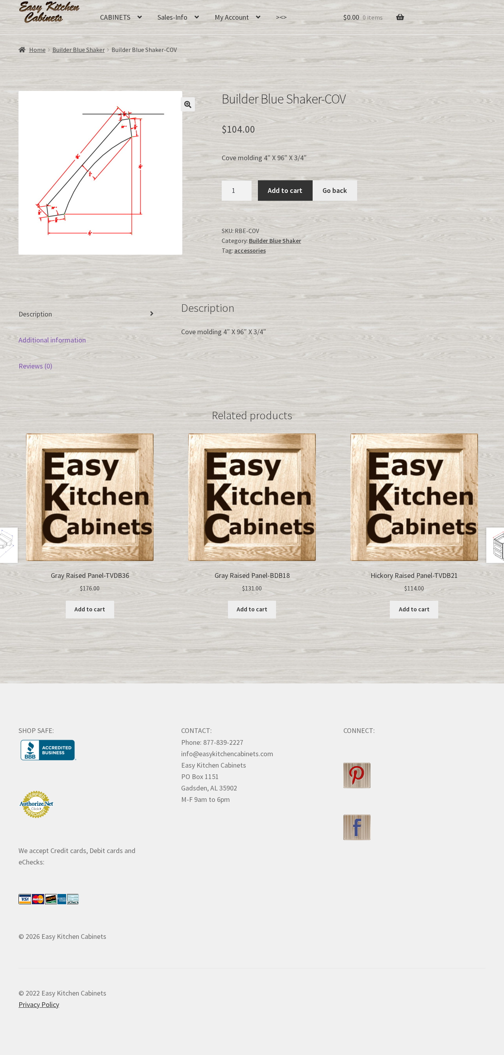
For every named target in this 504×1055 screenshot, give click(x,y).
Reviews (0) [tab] (35, 365)
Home (37, 50)
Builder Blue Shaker (78, 50)
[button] (188, 104)
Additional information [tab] (52, 339)
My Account (232, 17)
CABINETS (115, 17)
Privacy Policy (39, 1004)
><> (281, 17)
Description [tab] (35, 313)
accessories (250, 250)
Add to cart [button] (89, 609)
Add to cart (285, 190)
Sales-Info (172, 17)
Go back (334, 190)
